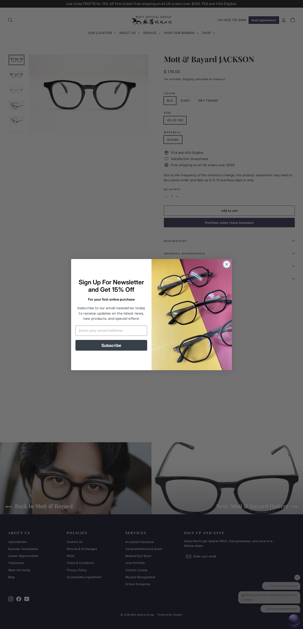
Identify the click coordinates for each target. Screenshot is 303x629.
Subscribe (111, 345)
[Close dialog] (226, 264)
